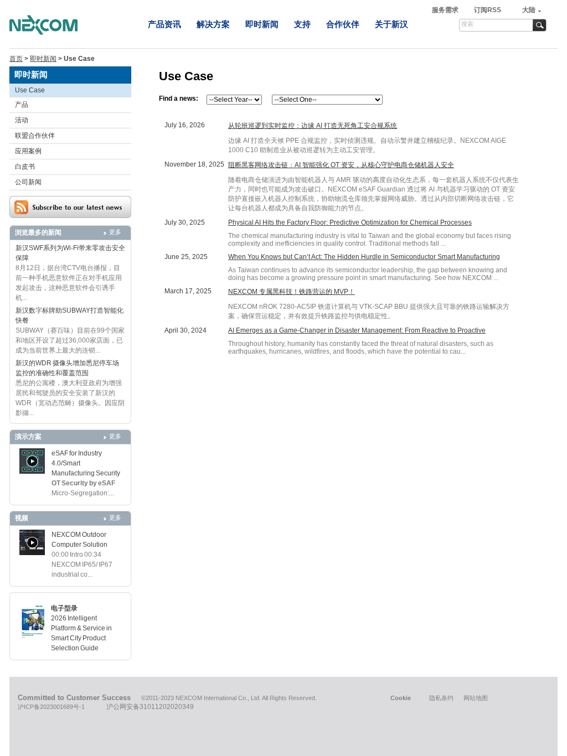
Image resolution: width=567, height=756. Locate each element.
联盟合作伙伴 (35, 135)
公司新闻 (28, 182)
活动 (21, 120)
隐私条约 (441, 698)
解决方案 (213, 24)
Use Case (30, 90)
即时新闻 (262, 24)
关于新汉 (391, 24)
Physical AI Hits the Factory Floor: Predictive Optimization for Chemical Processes (350, 222)
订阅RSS (487, 10)
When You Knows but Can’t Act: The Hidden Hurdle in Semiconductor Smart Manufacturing (364, 257)
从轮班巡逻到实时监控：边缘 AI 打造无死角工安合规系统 (312, 126)
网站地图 (475, 698)
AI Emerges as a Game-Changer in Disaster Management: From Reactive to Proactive (357, 330)
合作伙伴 (342, 24)
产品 (21, 104)
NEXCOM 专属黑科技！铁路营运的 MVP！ (291, 292)
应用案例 (28, 151)
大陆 (528, 10)
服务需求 (446, 10)
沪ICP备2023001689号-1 (51, 706)
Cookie (400, 698)
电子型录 (64, 608)
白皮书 (25, 166)
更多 (115, 232)
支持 (302, 24)
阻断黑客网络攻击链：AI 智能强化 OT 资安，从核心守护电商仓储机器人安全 (341, 165)
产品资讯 (164, 24)
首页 (16, 59)
